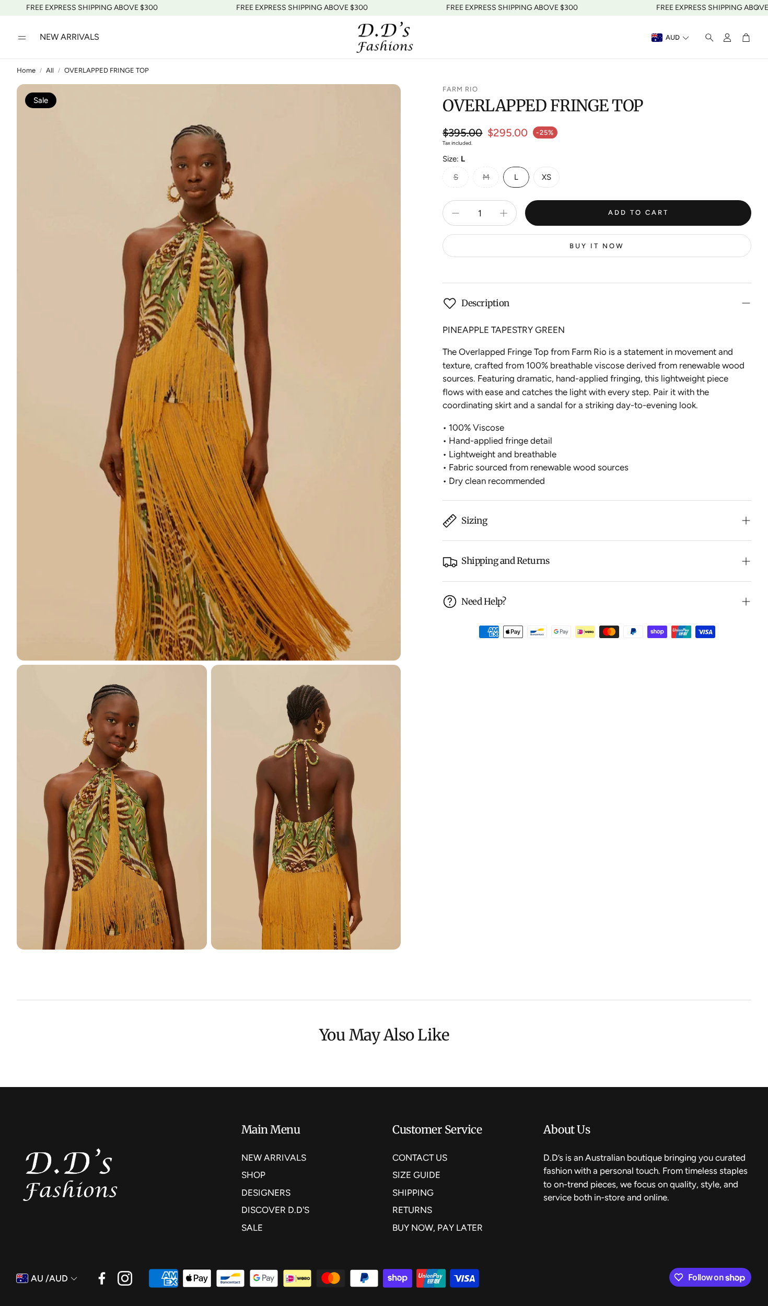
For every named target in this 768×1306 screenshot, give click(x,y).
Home (26, 70)
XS (546, 177)
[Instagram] (125, 1278)
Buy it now (596, 246)
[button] (22, 38)
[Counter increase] (503, 213)
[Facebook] (102, 1278)
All (50, 70)
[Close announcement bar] (757, 8)
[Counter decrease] (455, 213)
